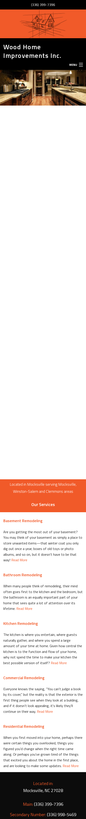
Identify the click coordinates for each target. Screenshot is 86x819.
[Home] (43, 24)
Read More (19, 560)
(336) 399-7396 (43, 4)
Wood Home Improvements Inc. (32, 51)
